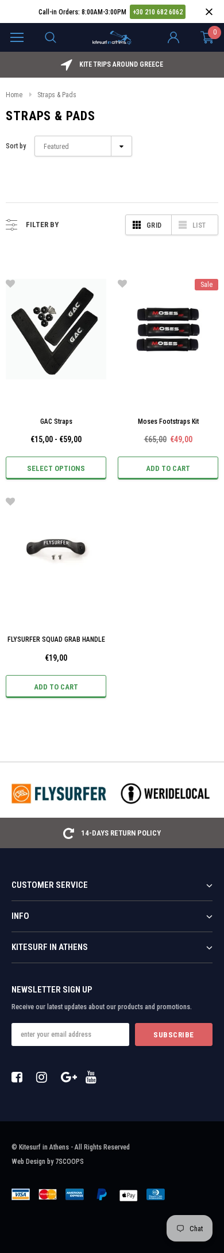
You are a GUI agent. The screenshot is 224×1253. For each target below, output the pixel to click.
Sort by (16, 146)
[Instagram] (44, 1077)
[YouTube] (94, 1077)
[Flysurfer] (58, 793)
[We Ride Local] (165, 793)
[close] (208, 11)
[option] (112, 64)
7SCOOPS (69, 1162)
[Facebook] (20, 1077)
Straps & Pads (56, 95)
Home (14, 95)
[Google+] (69, 1077)
